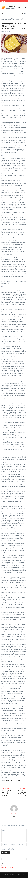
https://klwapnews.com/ (7, 865)
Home (2, 18)
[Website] (14, 816)
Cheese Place (10, 7)
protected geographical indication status (13, 18)
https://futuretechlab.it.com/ (8, 867)
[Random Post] (22, 13)
